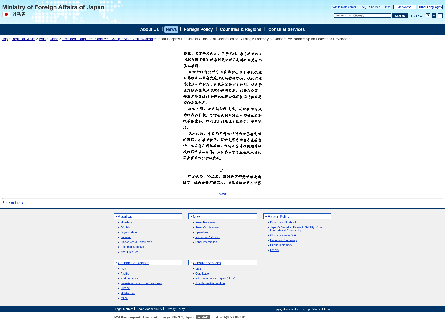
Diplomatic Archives (133, 247)
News (171, 29)
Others (274, 250)
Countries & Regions (240, 29)
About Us (149, 29)
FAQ (363, 7)
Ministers (126, 222)
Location (126, 237)
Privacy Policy (175, 309)
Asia (42, 39)
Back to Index (12, 203)
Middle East (128, 293)
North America (129, 278)
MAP (204, 317)
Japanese (404, 7)
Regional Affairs (23, 39)
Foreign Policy (198, 29)
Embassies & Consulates (136, 242)
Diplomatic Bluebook (283, 222)
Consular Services (286, 29)
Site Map (374, 7)
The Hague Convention (210, 283)
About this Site (130, 252)
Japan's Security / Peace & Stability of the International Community (296, 229)
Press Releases (205, 222)
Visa (198, 268)
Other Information (206, 242)
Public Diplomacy (281, 245)
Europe (125, 288)
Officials (125, 227)
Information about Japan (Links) (215, 278)
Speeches (201, 232)
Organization (129, 232)
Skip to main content (344, 7)
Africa (124, 298)
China (54, 39)
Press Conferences (207, 227)
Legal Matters (124, 309)
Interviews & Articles (207, 237)
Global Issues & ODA (283, 235)
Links (387, 7)
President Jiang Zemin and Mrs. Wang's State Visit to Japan (107, 39)
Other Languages (430, 7)
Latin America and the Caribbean (141, 283)
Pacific (125, 273)
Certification (202, 273)
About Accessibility (149, 309)
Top (5, 39)
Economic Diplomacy (283, 240)
